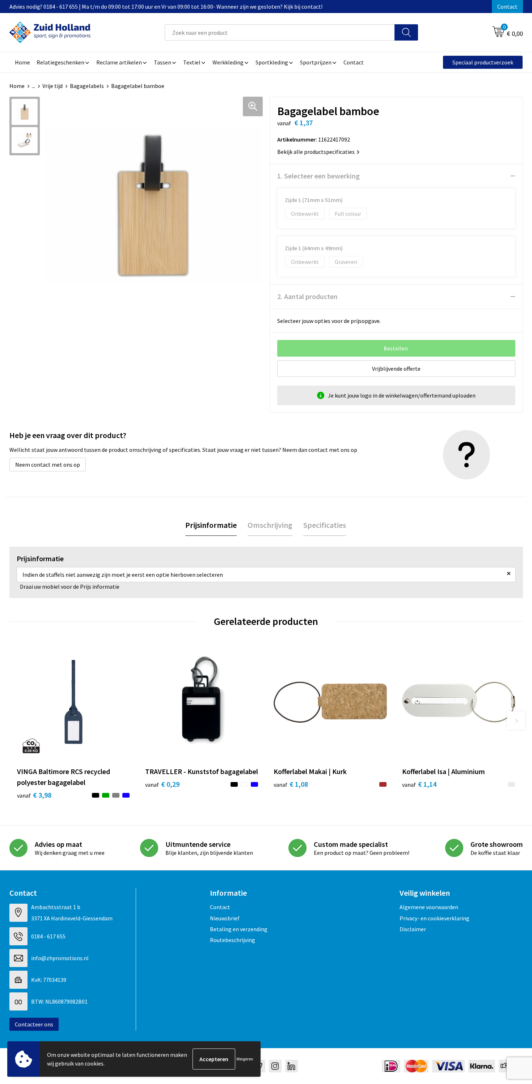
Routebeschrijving (232, 940)
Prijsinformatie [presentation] (211, 525)
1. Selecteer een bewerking (318, 175)
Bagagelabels (87, 85)
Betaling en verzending (238, 929)
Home (17, 85)
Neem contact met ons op (47, 464)
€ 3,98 (34, 794)
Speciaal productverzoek (482, 62)
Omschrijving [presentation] (270, 525)
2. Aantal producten (307, 296)
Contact (507, 6)
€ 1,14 (419, 784)
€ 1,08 (291, 784)
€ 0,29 (162, 784)
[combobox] (280, 32)
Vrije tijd (52, 85)
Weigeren (244, 1059)
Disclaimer (413, 929)
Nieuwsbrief (225, 918)
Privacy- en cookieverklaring (434, 918)
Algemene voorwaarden (429, 907)
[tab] (211, 525)
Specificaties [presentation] (324, 525)
